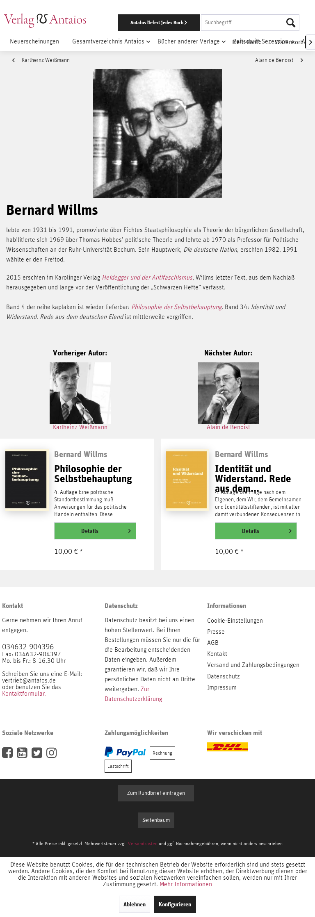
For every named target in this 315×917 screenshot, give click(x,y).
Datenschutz (223, 676)
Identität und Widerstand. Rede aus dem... (253, 475)
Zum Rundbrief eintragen (156, 793)
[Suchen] (290, 22)
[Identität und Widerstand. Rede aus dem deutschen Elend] (188, 486)
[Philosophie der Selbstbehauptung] (27, 486)
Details (89, 531)
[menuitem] (204, 22)
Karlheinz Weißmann (45, 60)
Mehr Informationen (186, 884)
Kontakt (217, 654)
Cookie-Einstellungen (235, 620)
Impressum (222, 687)
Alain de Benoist (274, 60)
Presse (216, 631)
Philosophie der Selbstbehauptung (176, 307)
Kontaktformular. (24, 693)
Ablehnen (134, 904)
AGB (213, 642)
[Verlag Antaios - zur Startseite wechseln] (45, 20)
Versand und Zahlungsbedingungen (253, 665)
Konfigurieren (175, 904)
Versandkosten (143, 843)
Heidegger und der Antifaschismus (147, 277)
